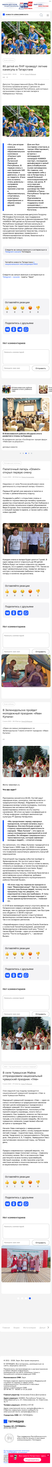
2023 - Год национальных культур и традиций (20, 1067)
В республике (9, 60)
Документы (45, 1327)
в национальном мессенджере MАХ (21, 263)
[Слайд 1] (20, 453)
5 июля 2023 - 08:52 (9, 477)
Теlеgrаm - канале (12, 277)
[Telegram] (19, 329)
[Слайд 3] (26, 453)
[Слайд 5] (31, 453)
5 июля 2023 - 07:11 (9, 1084)
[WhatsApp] (26, 329)
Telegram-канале (13, 251)
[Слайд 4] (28, 453)
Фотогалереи (29, 1327)
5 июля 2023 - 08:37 (9, 721)
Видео (17, 1327)
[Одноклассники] (13, 329)
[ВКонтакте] (7, 329)
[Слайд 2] (23, 453)
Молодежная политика (12, 463)
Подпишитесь (32, 1460)
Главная (6, 1327)
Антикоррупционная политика (16, 1451)
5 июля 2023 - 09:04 (9, 74)
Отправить (41, 368)
